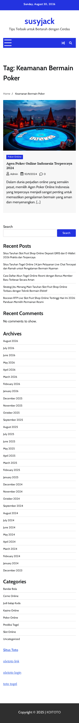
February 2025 (11, 470)
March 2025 (10, 462)
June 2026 (9, 355)
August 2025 (10, 427)
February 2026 (11, 384)
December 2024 (12, 484)
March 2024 (10, 548)
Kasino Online (11, 610)
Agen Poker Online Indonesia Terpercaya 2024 (39, 165)
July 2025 (8, 434)
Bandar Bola (10, 588)
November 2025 (12, 405)
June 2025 (9, 441)
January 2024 (10, 563)
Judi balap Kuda (11, 603)
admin (14, 174)
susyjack (40, 21)
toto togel (10, 684)
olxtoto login (12, 673)
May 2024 (9, 534)
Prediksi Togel (11, 624)
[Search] (70, 43)
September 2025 (13, 419)
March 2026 (10, 376)
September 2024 (13, 505)
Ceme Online (11, 596)
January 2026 (10, 391)
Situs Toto (10, 650)
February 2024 (11, 556)
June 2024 (9, 527)
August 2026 (10, 341)
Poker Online (14, 156)
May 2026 (9, 362)
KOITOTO (54, 712)
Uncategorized (11, 639)
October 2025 (11, 412)
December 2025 (12, 398)
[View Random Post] (63, 43)
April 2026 (9, 369)
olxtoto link (11, 661)
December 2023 (12, 570)
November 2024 (12, 491)
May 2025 (9, 448)
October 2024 (11, 498)
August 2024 (10, 513)
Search (8, 227)
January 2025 (10, 477)
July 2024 (8, 520)
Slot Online (9, 631)
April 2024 (9, 541)
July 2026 (8, 348)
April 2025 (9, 455)
